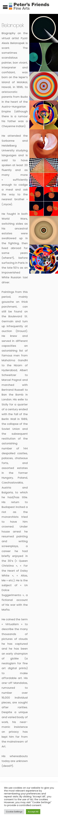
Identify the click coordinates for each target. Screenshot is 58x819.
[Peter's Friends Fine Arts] (29, 8)
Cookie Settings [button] (14, 811)
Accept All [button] (33, 811)
